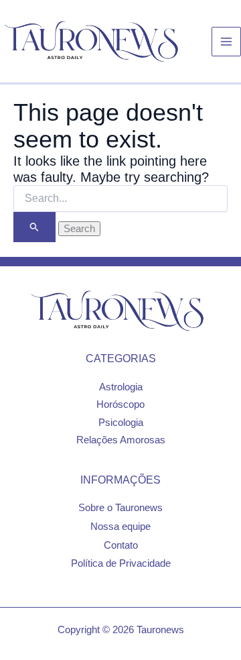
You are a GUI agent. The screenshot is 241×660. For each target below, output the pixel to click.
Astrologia (121, 387)
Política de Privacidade (121, 563)
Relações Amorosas (120, 440)
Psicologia (120, 422)
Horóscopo (120, 404)
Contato (121, 545)
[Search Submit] (34, 227)
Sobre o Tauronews (120, 507)
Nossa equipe (120, 526)
